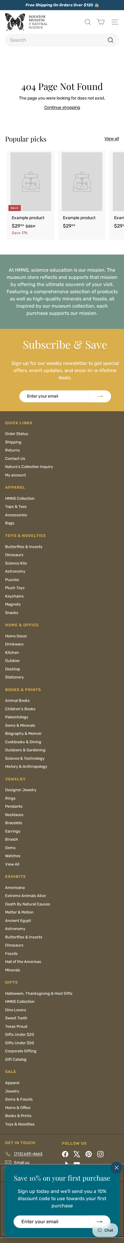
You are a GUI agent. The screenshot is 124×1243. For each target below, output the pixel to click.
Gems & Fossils (19, 1099)
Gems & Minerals (20, 725)
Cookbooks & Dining (23, 742)
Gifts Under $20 (19, 1034)
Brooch (11, 839)
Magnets (13, 604)
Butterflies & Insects (23, 546)
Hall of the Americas (23, 961)
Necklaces (14, 814)
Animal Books (17, 700)
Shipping (13, 442)
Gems (10, 847)
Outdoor (12, 660)
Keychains (14, 596)
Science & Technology (25, 758)
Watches (12, 856)
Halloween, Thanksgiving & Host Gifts (39, 993)
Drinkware (14, 644)
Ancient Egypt (18, 920)
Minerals (12, 970)
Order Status (16, 433)
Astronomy (15, 571)
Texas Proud (16, 1026)
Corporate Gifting (20, 1051)
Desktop (12, 669)
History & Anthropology (26, 766)
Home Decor (16, 636)
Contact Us (15, 458)
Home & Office (17, 1107)
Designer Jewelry (20, 790)
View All (12, 864)
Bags (9, 523)
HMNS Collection (20, 498)
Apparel (12, 1083)
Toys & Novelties (20, 1124)
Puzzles (12, 579)
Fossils (11, 953)
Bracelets (13, 823)
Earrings (12, 831)
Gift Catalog (15, 1059)
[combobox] (62, 40)
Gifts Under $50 (19, 1043)
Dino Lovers (15, 1010)
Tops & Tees (16, 506)
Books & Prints (18, 1115)
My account (15, 475)
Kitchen (12, 652)
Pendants (14, 806)
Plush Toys (15, 588)
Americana (15, 887)
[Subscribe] (99, 1221)
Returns (12, 450)
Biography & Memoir (23, 733)
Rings (10, 798)
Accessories (16, 515)
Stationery (14, 677)
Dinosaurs (14, 555)
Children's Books (20, 709)
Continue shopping (62, 107)
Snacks (11, 612)
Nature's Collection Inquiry (29, 466)
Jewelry (12, 1091)
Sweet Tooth (16, 1018)
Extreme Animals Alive (25, 895)
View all (111, 138)
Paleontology (16, 717)
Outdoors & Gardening (25, 750)
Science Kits (16, 563)
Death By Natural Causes (27, 904)
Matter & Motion (19, 912)
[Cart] (101, 22)
